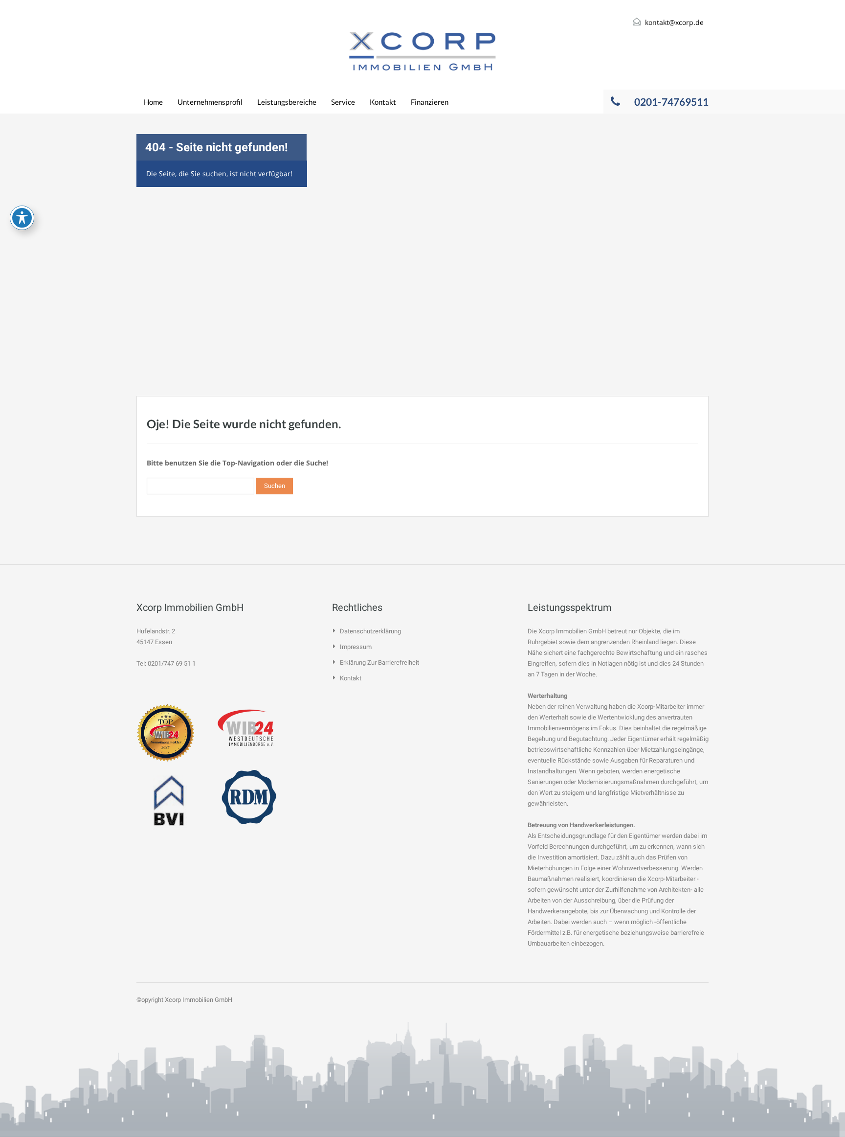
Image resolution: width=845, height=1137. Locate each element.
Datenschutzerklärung (370, 631)
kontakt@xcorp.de (674, 22)
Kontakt (383, 101)
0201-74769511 (671, 101)
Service (343, 101)
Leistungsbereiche (286, 101)
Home (153, 101)
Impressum (356, 646)
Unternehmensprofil (210, 101)
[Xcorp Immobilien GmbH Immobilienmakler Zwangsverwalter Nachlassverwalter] (422, 51)
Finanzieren (429, 101)
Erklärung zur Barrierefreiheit (379, 662)
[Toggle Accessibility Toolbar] (22, 218)
